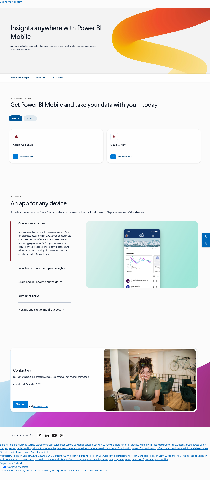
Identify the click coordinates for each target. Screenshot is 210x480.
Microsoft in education (68, 448)
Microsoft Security (22, 455)
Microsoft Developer (138, 455)
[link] (20, 79)
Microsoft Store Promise (44, 448)
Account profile (165, 444)
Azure (34, 455)
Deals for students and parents (15, 452)
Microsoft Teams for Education (116, 448)
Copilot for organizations (60, 444)
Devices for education (90, 448)
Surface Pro (6, 444)
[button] (20, 404)
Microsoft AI (6, 455)
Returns (12, 448)
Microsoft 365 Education (144, 448)
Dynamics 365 (45, 455)
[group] (56, 146)
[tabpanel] (104, 147)
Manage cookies (60, 470)
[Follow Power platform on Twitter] (39, 435)
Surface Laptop (19, 444)
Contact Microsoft (35, 470)
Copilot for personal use (85, 444)
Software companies (76, 459)
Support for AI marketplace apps (181, 455)
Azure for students (40, 452)
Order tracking (24, 448)
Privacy (47, 470)
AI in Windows (105, 444)
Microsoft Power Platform (52, 459)
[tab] (15, 118)
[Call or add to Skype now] (205, 243)
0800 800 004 (40, 406)
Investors (149, 459)
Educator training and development (190, 448)
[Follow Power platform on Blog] (61, 435)
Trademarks (87, 470)
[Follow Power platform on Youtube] (54, 435)
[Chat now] (205, 236)
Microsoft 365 (59, 455)
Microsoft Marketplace (28, 459)
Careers (104, 459)
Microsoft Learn (156, 455)
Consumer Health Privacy (12, 470)
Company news (116, 459)
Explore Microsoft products (126, 444)
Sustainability (161, 459)
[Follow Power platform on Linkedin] (47, 435)
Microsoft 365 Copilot (99, 455)
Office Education (165, 448)
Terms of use (74, 470)
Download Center (182, 444)
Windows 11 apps (148, 444)
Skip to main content (11, 1)
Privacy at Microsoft (134, 459)
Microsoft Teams (119, 455)
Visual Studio (93, 459)
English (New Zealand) (11, 463)
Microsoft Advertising (77, 455)
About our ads (101, 470)
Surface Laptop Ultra (38, 444)
